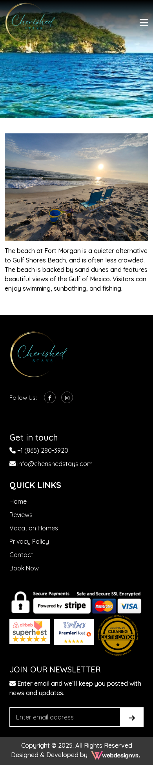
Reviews (21, 515)
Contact (21, 555)
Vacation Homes (33, 528)
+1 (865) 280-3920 (42, 450)
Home (18, 501)
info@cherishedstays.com (54, 464)
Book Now (24, 568)
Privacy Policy (29, 541)
